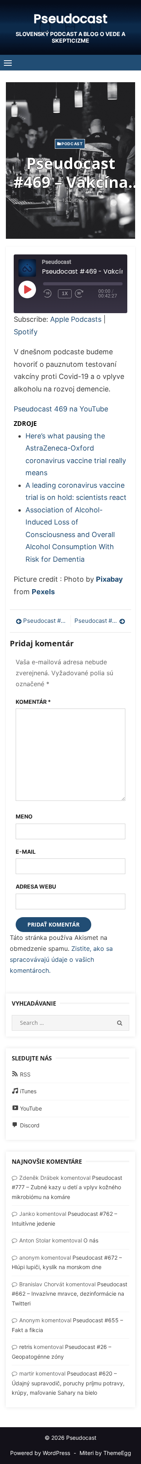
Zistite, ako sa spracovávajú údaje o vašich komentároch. (61, 959)
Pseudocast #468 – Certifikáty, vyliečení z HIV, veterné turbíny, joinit (45, 620)
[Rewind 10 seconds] (49, 293)
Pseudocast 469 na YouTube (61, 409)
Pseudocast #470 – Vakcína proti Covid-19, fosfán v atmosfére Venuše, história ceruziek (99, 620)
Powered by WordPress (40, 1453)
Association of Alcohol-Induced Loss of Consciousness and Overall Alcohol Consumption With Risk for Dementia (70, 534)
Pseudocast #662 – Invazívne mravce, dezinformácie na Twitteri (69, 1294)
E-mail (26, 851)
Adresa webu (36, 886)
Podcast (72, 143)
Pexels (43, 592)
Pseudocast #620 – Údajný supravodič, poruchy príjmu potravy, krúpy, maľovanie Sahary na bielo (68, 1383)
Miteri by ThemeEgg (105, 1453)
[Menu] (8, 62)
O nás (90, 1240)
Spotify (26, 332)
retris (25, 1346)
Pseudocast (70, 18)
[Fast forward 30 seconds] (86, 293)
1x (65, 293)
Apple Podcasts (75, 319)
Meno (24, 816)
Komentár (33, 701)
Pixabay (109, 579)
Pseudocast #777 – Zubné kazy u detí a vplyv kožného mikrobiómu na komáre (67, 1187)
